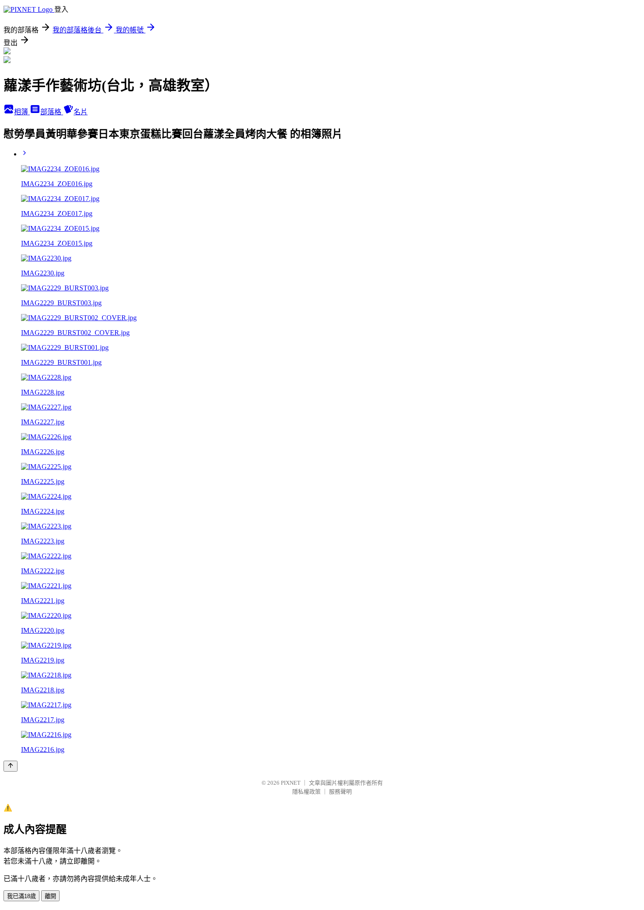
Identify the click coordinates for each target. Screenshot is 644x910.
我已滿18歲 (21, 896)
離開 (50, 896)
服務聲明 (340, 791)
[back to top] (11, 766)
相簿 (22, 112)
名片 (81, 112)
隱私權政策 (306, 791)
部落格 (51, 112)
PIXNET (291, 782)
